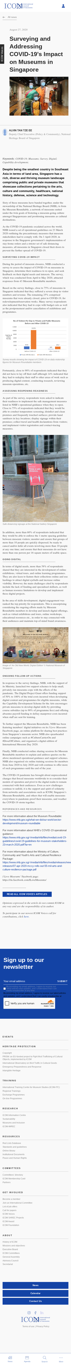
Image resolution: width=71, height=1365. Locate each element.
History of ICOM (10, 1242)
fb (37, 1312)
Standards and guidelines (15, 1147)
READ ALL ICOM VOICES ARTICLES (27, 894)
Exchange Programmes (14, 1095)
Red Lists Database (12, 1143)
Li (43, 1312)
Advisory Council (10, 1260)
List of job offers (10, 1206)
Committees (12, 1168)
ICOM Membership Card (14, 1178)
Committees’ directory (13, 1175)
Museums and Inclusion (14, 1123)
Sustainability (9, 1119)
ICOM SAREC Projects (13, 1217)
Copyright (7, 1053)
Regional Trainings (12, 1091)
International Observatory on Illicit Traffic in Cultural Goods (30, 1063)
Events (8, 1037)
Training (9, 1080)
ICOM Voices (9, 1214)
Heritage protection (19, 1046)
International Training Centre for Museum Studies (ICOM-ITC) (31, 1087)
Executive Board (10, 1249)
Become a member (11, 1199)
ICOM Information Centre (14, 1115)
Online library (9, 1150)
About (7, 1235)
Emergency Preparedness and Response (22, 1067)
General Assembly (11, 1257)
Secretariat (8, 1264)
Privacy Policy (42, 1326)
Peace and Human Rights (15, 1158)
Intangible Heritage (12, 1070)
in (30, 1312)
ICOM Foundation (11, 1225)
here (26, 916)
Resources (11, 1136)
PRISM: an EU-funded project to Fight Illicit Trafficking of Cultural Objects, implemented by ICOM (33, 1057)
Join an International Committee (17, 1203)
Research (10, 1108)
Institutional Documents (13, 1154)
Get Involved (13, 1192)
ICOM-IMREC (9, 1126)
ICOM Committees (11, 1253)
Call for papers (9, 1210)
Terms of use (28, 1326)
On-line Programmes (12, 1098)
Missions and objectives (14, 1245)
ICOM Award (8, 1221)
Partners (7, 1182)
